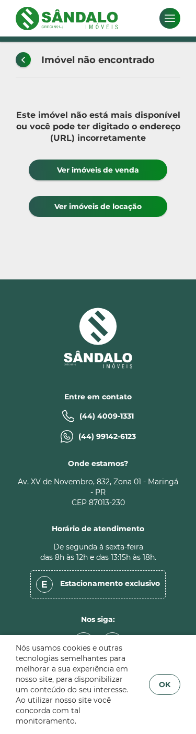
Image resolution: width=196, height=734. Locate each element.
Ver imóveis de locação (98, 206)
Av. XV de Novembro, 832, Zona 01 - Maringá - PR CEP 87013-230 (98, 492)
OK (164, 684)
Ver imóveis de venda (98, 170)
